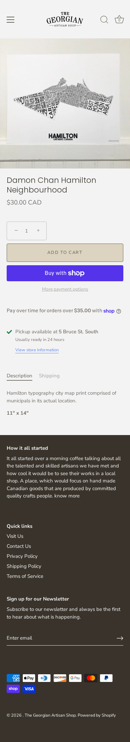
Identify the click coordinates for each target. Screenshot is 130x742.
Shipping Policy (24, 566)
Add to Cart (65, 253)
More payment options (65, 289)
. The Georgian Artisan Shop (49, 715)
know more (67, 495)
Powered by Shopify (97, 715)
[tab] (23, 376)
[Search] (104, 20)
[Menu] (10, 19)
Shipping (49, 375)
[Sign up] (120, 638)
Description (19, 375)
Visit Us (15, 536)
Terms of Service (25, 576)
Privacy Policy (22, 556)
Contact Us (19, 546)
